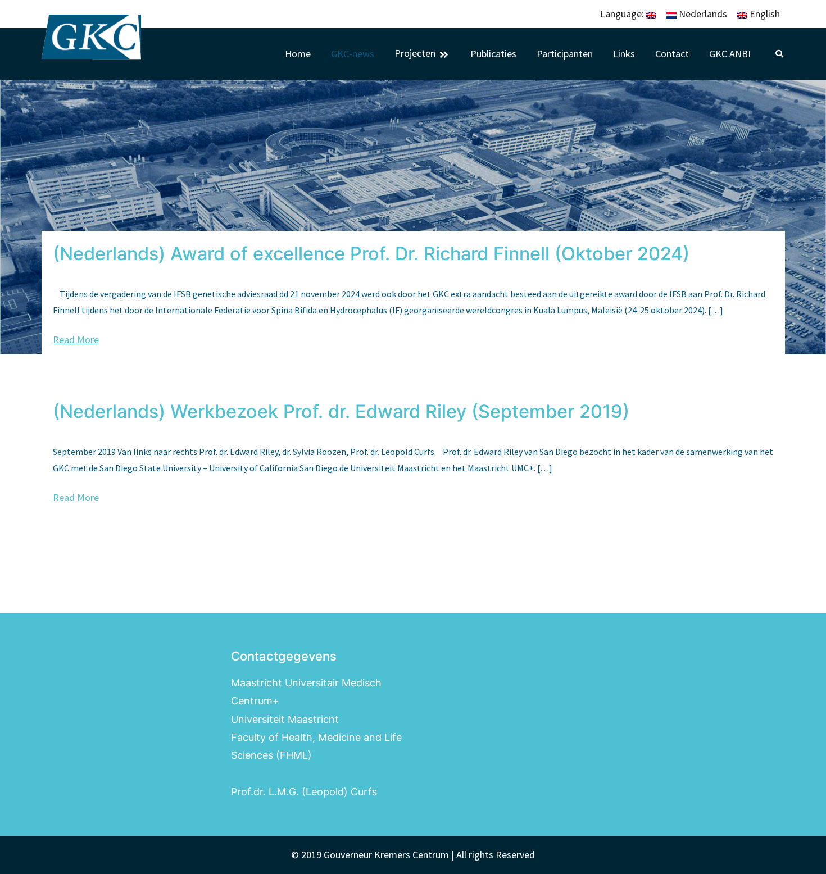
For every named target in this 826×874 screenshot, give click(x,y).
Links (624, 54)
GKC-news (352, 54)
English (763, 13)
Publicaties (493, 54)
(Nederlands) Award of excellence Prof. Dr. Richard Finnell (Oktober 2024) (371, 254)
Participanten (565, 54)
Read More (76, 339)
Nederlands (702, 13)
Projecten (414, 54)
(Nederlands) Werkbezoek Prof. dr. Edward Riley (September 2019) (341, 411)
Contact (672, 54)
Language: (623, 13)
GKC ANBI (730, 54)
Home (298, 54)
